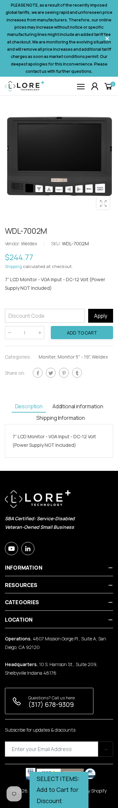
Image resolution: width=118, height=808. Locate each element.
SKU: (56, 243)
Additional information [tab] (77, 406)
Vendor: (13, 243)
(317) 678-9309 (51, 704)
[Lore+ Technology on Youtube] (11, 548)
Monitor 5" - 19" (73, 357)
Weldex (100, 357)
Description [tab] (29, 406)
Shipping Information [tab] (60, 417)
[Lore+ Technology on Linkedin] (27, 548)
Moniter (47, 357)
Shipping (13, 266)
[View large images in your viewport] (103, 202)
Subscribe (105, 749)
